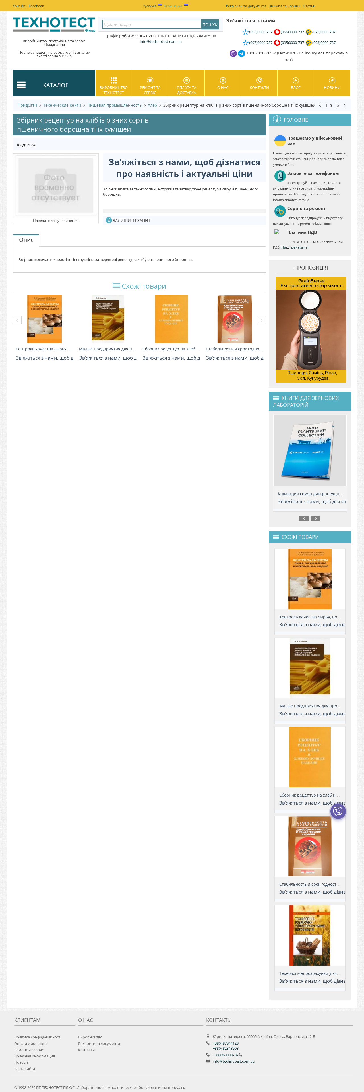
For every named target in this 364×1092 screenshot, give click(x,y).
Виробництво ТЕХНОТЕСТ (114, 90)
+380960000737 (226, 1054)
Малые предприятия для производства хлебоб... (108, 349)
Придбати (27, 105)
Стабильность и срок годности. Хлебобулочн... (235, 349)
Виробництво (90, 1037)
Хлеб (152, 105)
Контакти (259, 87)
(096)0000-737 (260, 31)
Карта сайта (24, 1068)
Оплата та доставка (186, 90)
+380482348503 (226, 1048)
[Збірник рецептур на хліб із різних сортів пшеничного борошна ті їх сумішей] (55, 185)
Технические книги (62, 105)
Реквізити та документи (99, 1043)
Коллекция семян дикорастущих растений (319, 493)
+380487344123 (226, 1043)
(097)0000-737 (260, 42)
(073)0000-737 (324, 31)
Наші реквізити (294, 247)
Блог (296, 87)
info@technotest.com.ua (234, 1061)
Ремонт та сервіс (150, 90)
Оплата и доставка (30, 1043)
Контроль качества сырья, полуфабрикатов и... (44, 349)
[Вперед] (344, 105)
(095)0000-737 (292, 42)
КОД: (21, 144)
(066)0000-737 (292, 31)
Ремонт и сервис (29, 1049)
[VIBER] (338, 815)
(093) (324, 42)
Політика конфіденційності (37, 1037)
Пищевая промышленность (114, 105)
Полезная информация (34, 1056)
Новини (332, 87)
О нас (222, 87)
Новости (21, 1062)
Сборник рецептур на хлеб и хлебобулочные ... (171, 349)
